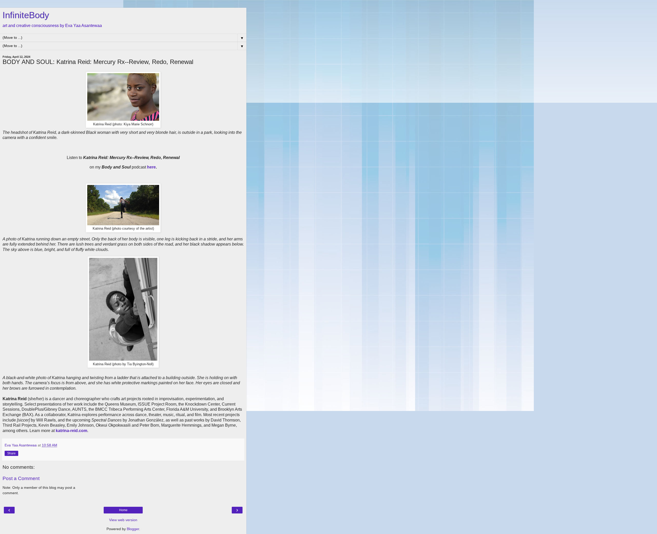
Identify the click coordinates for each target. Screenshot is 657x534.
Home (123, 510)
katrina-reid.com (71, 430)
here (151, 167)
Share (11, 453)
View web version (123, 520)
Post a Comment (21, 478)
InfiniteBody (26, 15)
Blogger (133, 529)
